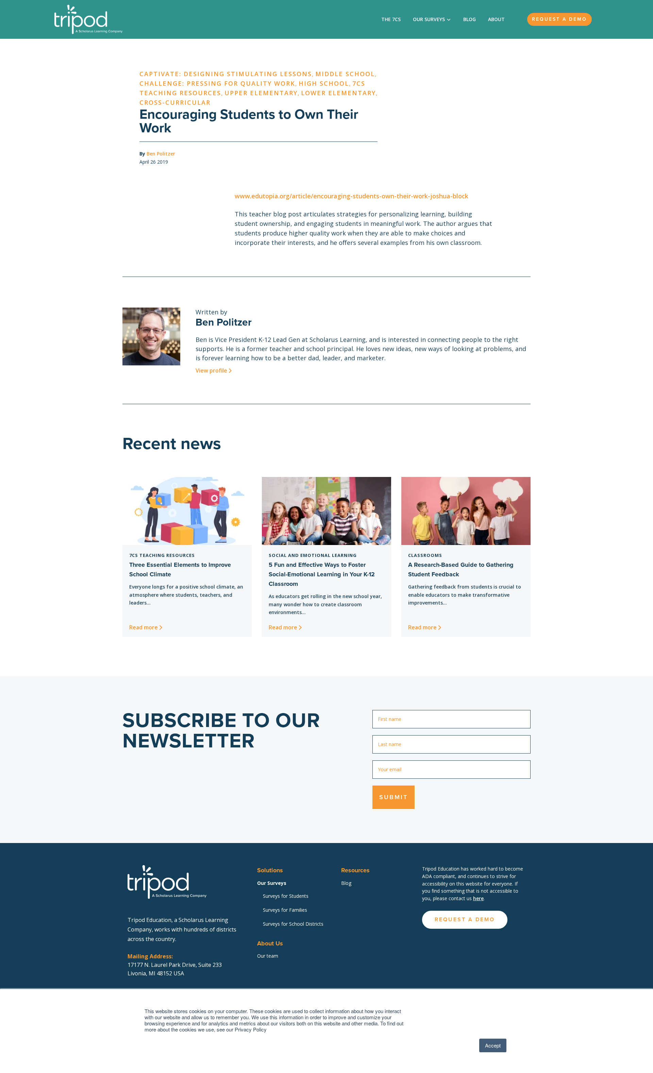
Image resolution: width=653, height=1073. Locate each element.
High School (324, 83)
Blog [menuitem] (346, 883)
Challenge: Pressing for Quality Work (217, 83)
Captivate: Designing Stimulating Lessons (225, 74)
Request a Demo (559, 19)
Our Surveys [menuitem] (271, 883)
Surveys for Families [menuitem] (285, 910)
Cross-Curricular (175, 102)
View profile (211, 370)
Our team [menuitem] (267, 956)
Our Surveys (429, 19)
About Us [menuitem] (270, 943)
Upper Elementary (261, 93)
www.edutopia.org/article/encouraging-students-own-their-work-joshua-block (351, 196)
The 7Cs (391, 19)
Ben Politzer (161, 153)
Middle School (345, 74)
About (496, 19)
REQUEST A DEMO (465, 919)
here (478, 898)
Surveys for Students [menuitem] (285, 896)
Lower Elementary (338, 93)
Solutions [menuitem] (270, 870)
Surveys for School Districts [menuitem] (293, 924)
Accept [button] (493, 1045)
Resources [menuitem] (355, 870)
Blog (469, 19)
